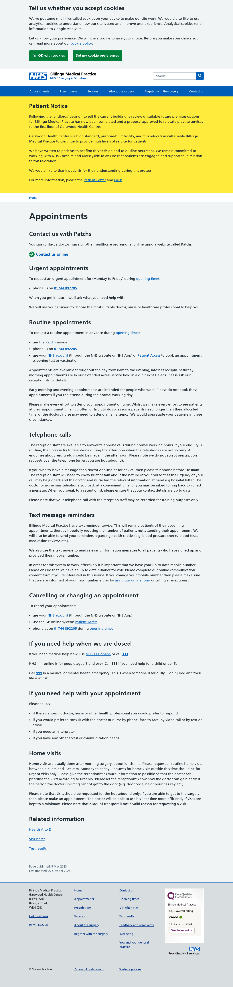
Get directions (38, 916)
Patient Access (149, 355)
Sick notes (37, 839)
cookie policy (81, 43)
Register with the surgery (161, 91)
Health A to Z (40, 829)
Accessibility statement (89, 969)
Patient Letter (95, 180)
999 (39, 673)
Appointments (39, 91)
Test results (38, 848)
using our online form (132, 580)
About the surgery (121, 91)
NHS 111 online (98, 654)
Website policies (130, 969)
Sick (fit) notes (128, 908)
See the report (180, 930)
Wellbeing (126, 934)
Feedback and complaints (136, 925)
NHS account (58, 355)
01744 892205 (65, 288)
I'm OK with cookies (48, 55)
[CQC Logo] (179, 898)
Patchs (51, 342)
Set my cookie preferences (97, 55)
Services (93, 91)
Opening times (129, 899)
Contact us (196, 91)
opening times (147, 279)
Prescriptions (68, 91)
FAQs (118, 180)
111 (125, 654)
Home (33, 197)
